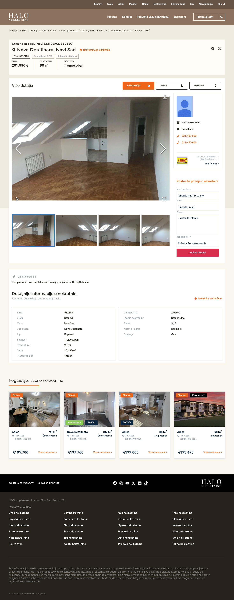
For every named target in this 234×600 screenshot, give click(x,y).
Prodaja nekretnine (130, 543)
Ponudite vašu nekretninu (153, 16)
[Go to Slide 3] (119, 230)
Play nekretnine (128, 531)
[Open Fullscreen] (164, 198)
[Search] (221, 17)
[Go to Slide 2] (76, 230)
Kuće (110, 4)
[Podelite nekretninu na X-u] (220, 48)
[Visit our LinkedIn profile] (140, 483)
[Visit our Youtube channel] (127, 483)
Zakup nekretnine (75, 543)
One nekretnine (183, 537)
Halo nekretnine (183, 519)
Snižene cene (178, 4)
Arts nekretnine (128, 537)
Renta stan (16, 543)
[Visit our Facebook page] (115, 483)
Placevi (133, 4)
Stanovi (98, 4)
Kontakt (127, 16)
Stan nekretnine (19, 531)
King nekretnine (19, 537)
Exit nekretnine (73, 531)
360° (220, 4)
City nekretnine (73, 512)
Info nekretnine (182, 512)
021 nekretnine (127, 512)
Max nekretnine (183, 531)
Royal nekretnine (19, 519)
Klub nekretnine (19, 525)
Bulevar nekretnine (76, 519)
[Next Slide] (163, 148)
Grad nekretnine (19, 512)
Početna (112, 16)
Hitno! (145, 4)
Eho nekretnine (73, 525)
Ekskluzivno (159, 4)
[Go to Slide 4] (162, 230)
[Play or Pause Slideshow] (17, 198)
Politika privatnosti (21, 483)
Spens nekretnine (129, 525)
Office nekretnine (129, 519)
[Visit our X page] (133, 483)
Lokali (121, 4)
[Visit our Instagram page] (121, 483)
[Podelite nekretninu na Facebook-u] (213, 48)
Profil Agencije (211, 163)
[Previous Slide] (18, 148)
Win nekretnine (182, 525)
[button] (91, 148)
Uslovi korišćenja (48, 483)
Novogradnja (206, 4)
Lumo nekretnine (183, 543)
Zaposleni (180, 16)
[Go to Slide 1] (33, 230)
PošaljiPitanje (197, 252)
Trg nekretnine (73, 537)
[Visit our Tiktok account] (146, 483)
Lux (192, 4)
